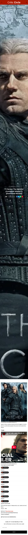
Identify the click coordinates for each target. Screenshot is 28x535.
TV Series (17, 186)
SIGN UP (14, 532)
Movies (14, 186)
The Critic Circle (9, 511)
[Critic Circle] (14, 2)
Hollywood (11, 186)
